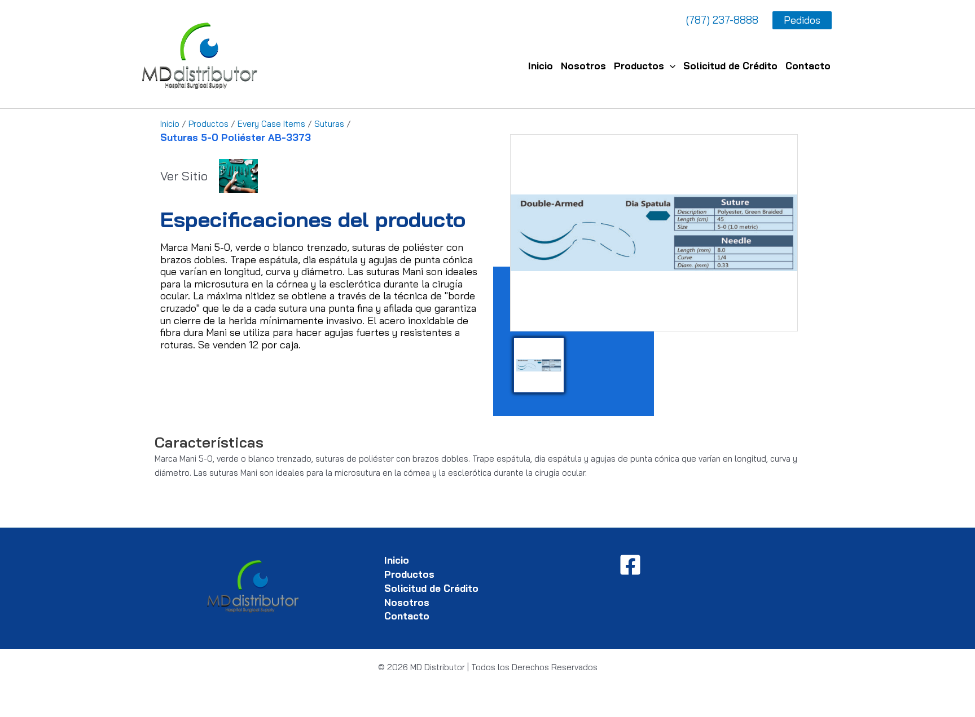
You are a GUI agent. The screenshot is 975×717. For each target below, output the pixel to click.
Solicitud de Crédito (730, 66)
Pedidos (802, 20)
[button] (669, 65)
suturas (329, 123)
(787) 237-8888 (722, 19)
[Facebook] (630, 565)
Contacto (808, 66)
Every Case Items (271, 123)
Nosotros (583, 66)
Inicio (540, 66)
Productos (639, 66)
